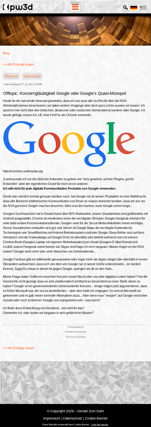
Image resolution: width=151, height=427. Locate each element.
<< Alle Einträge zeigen (18, 64)
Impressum (51, 418)
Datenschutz (32, 76)
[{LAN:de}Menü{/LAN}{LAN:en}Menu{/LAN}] (75, 7)
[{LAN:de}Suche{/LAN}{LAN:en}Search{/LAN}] (125, 7)
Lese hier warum (99, 424)
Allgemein (11, 76)
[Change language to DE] (133, 8)
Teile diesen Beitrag (75, 337)
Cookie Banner (96, 418)
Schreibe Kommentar (75, 331)
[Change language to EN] (143, 8)
